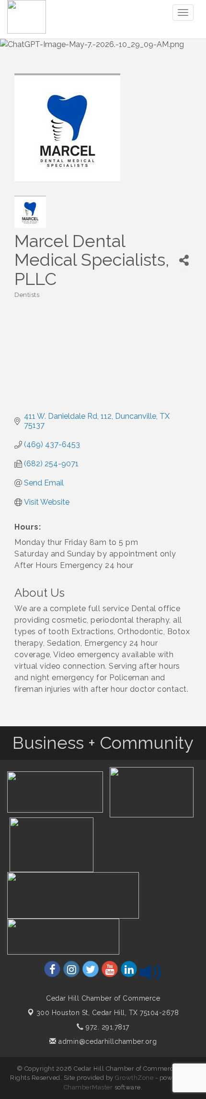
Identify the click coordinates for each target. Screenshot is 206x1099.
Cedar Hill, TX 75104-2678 (107, 1012)
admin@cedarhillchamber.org (107, 1041)
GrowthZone (134, 1077)
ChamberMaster (88, 1087)
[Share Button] (184, 260)
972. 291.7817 (106, 1027)
